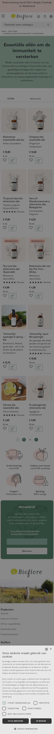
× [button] (51, 649)
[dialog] (27, 689)
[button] (27, 729)
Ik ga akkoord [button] (15, 721)
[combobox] (46, 649)
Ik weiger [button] (41, 721)
